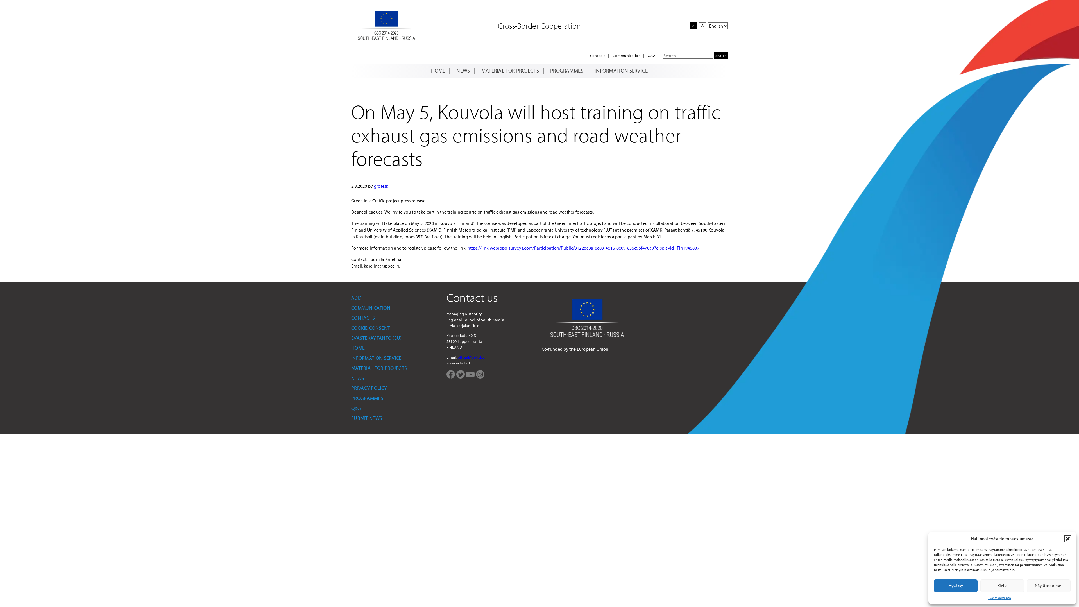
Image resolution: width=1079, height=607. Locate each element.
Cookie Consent (370, 328)
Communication (627, 55)
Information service (621, 70)
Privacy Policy (369, 388)
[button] (1068, 539)
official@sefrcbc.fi (473, 357)
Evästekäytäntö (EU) (376, 338)
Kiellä (1002, 585)
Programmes (566, 70)
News (463, 70)
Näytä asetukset (1049, 585)
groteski (382, 186)
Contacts (598, 55)
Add (356, 298)
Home (438, 70)
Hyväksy (956, 585)
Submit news (366, 418)
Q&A (652, 55)
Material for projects (510, 70)
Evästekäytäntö (999, 598)
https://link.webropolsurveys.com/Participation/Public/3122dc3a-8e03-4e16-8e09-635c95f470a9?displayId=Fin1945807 (583, 248)
